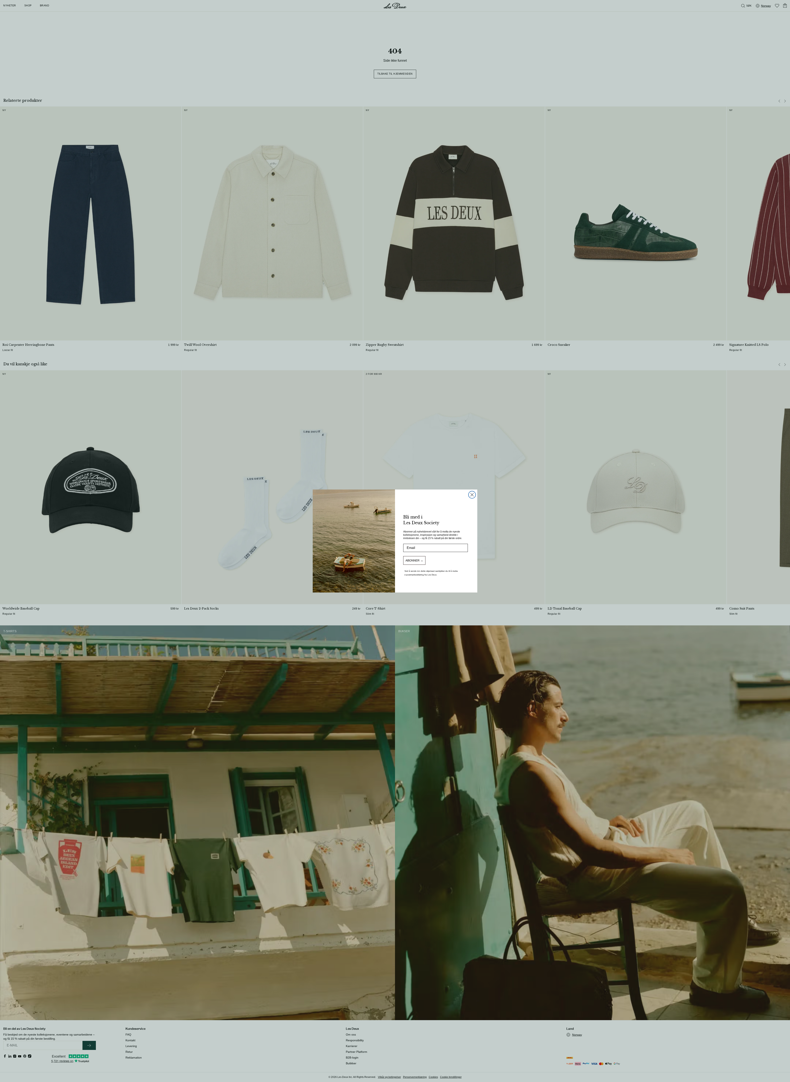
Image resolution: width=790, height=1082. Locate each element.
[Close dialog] (472, 494)
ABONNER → (414, 560)
